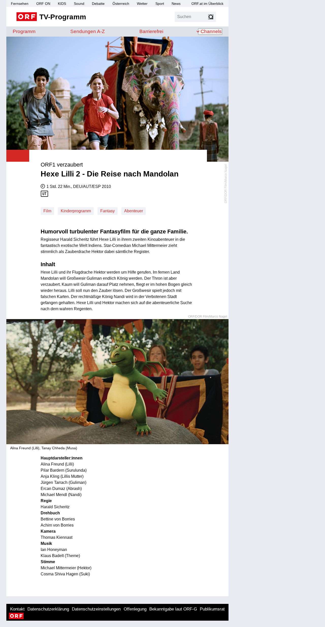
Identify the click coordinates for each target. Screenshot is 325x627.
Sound (79, 4)
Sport (159, 4)
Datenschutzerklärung (48, 609)
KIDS (62, 4)
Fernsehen (19, 4)
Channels (211, 31)
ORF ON (43, 4)
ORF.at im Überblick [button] (207, 4)
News (176, 4)
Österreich (120, 4)
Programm (24, 31)
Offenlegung (135, 609)
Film (47, 211)
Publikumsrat (212, 609)
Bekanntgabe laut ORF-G (173, 609)
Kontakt (17, 609)
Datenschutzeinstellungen (96, 609)
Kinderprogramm (76, 211)
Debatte (98, 4)
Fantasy (107, 211)
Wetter (142, 4)
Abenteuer (133, 211)
